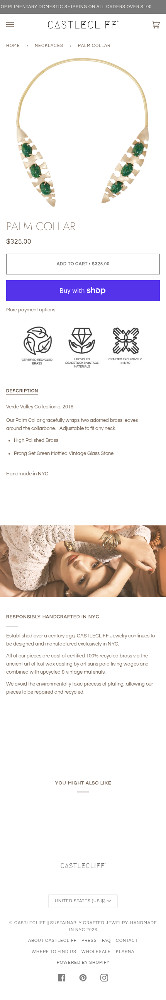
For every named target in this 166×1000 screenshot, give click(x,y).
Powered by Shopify (83, 962)
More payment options (30, 310)
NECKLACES (49, 45)
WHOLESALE (96, 952)
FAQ (106, 940)
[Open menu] (17, 24)
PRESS (89, 940)
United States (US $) (80, 901)
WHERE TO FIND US (54, 952)
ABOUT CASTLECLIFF (52, 940)
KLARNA (125, 952)
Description (22, 391)
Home (13, 45)
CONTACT (127, 940)
